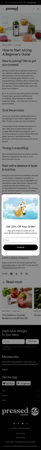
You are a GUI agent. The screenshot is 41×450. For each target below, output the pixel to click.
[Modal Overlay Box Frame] (20, 225)
